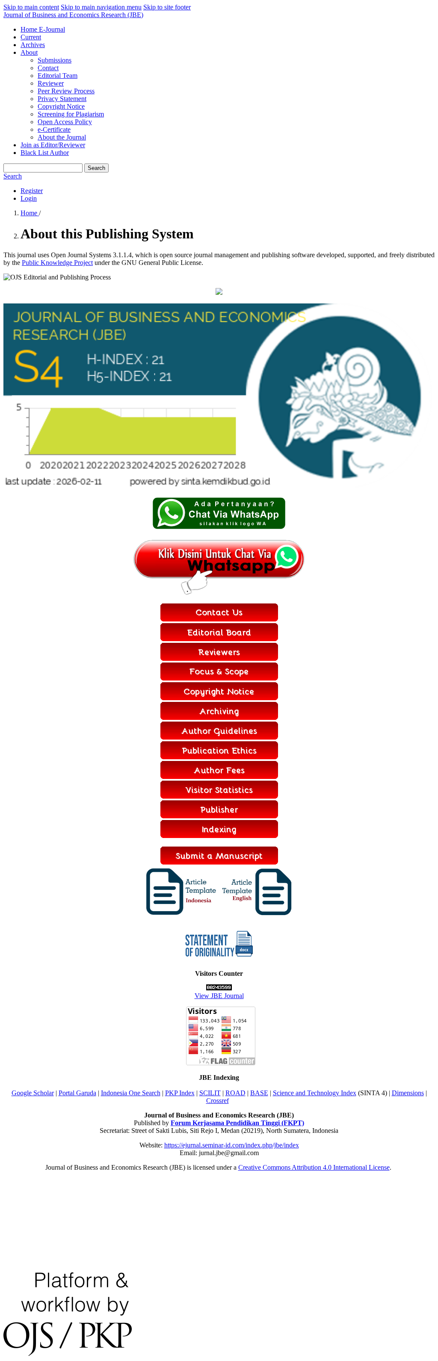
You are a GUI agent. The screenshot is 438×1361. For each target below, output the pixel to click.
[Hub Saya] (219, 527)
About (29, 52)
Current (31, 37)
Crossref (217, 1100)
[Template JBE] (181, 915)
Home (30, 213)
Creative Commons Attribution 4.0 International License (314, 1167)
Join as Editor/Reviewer (53, 145)
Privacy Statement (62, 98)
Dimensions (408, 1093)
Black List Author (45, 152)
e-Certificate (54, 129)
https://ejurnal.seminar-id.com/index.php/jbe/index (231, 1145)
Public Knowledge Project (57, 262)
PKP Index (180, 1093)
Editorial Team (57, 75)
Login (29, 198)
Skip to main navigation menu (101, 7)
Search (96, 168)
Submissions (54, 60)
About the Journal (62, 137)
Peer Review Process (66, 91)
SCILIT (210, 1093)
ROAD (235, 1093)
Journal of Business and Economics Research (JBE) (73, 14)
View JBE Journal (219, 995)
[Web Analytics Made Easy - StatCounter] (219, 988)
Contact (48, 67)
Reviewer (51, 83)
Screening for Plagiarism (71, 114)
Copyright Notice (61, 106)
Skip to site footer (167, 7)
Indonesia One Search (130, 1093)
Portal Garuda (77, 1093)
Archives (33, 44)
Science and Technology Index (314, 1093)
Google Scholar (33, 1093)
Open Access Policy (65, 121)
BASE (259, 1093)
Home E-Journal (43, 29)
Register (32, 190)
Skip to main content (31, 7)
